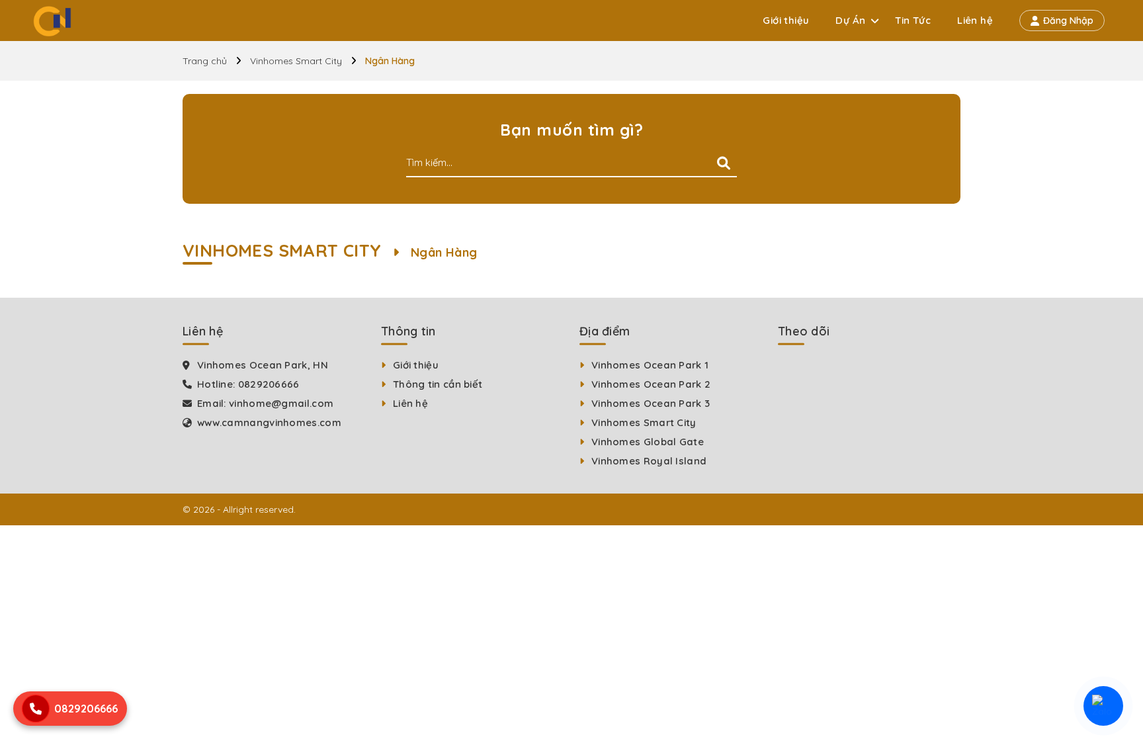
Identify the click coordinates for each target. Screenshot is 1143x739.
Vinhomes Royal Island (648, 461)
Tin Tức (913, 20)
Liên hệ (975, 20)
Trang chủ (205, 61)
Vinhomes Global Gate (647, 441)
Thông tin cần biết (437, 384)
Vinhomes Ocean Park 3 (650, 403)
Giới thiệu (786, 20)
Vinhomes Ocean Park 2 (650, 384)
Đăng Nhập (1068, 20)
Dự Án (850, 20)
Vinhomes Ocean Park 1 (649, 365)
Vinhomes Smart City (296, 61)
